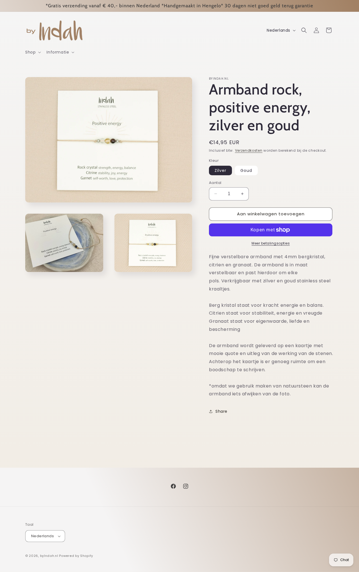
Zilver (220, 170)
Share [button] (221, 411)
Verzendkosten (249, 150)
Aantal (215, 182)
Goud (246, 170)
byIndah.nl (49, 555)
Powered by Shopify (76, 555)
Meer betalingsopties (271, 243)
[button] (32, 52)
